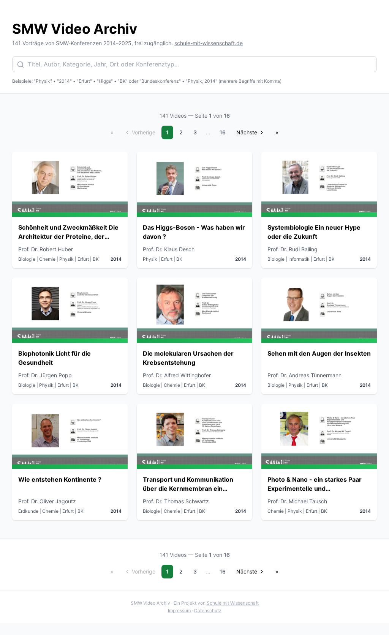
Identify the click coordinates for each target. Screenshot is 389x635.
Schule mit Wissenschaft (233, 603)
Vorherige (143, 132)
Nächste (246, 132)
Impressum (179, 610)
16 (223, 132)
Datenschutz (207, 610)
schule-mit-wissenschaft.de (208, 43)
